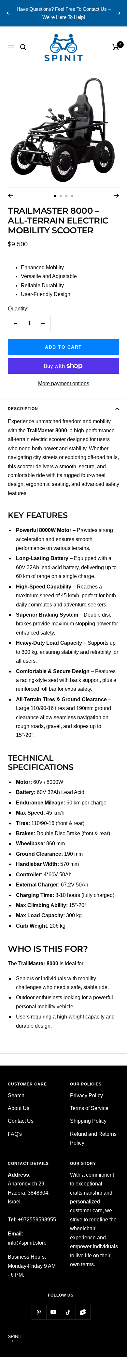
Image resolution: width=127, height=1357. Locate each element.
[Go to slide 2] (61, 196)
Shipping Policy (88, 1121)
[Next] (116, 195)
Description (23, 408)
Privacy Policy (86, 1095)
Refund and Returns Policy (93, 1138)
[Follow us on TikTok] (68, 1312)
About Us (18, 1108)
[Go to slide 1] (55, 196)
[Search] (23, 47)
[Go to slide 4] (72, 196)
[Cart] (115, 47)
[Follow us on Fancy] (83, 1312)
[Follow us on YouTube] (53, 1312)
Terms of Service (89, 1108)
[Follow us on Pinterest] (39, 1312)
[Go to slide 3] (66, 196)
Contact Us (21, 1121)
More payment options (63, 383)
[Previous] (10, 195)
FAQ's (15, 1134)
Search (16, 1095)
